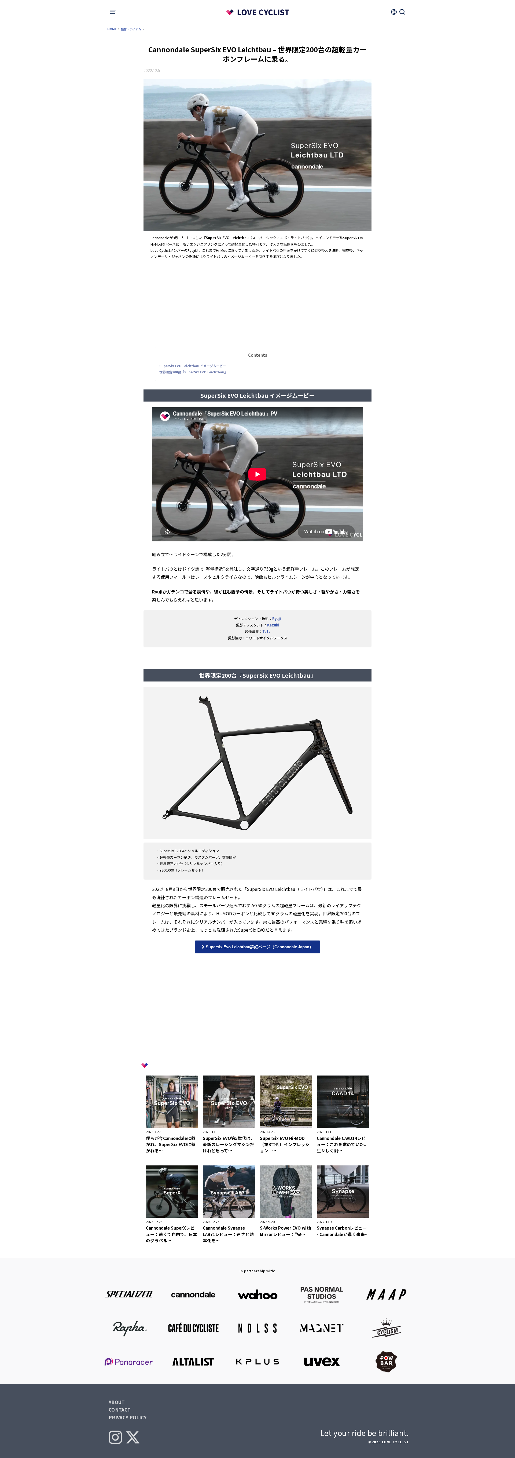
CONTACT (120, 1409)
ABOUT (117, 1402)
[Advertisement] (257, 302)
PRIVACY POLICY (128, 1417)
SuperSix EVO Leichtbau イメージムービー (192, 365)
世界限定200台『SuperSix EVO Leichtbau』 (193, 372)
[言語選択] (393, 12)
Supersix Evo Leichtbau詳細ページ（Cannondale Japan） (259, 947)
